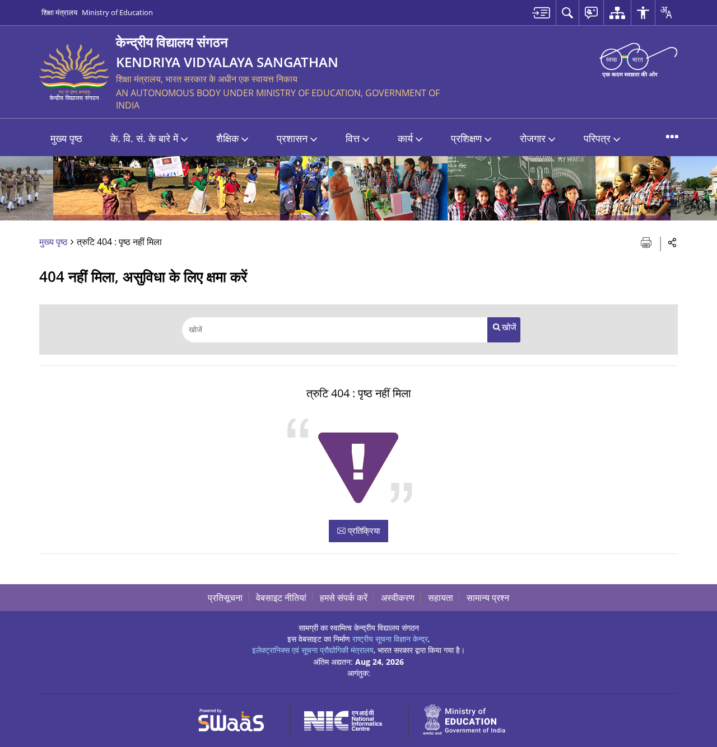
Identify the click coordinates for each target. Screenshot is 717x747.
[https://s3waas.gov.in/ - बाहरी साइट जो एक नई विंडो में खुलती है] (238, 718)
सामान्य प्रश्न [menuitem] (488, 597)
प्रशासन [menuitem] (292, 138)
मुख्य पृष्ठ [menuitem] (66, 138)
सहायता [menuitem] (440, 597)
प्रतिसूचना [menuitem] (225, 597)
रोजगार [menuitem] (533, 138)
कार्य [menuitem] (405, 138)
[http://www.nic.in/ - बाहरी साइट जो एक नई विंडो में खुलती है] (349, 718)
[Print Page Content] (647, 241)
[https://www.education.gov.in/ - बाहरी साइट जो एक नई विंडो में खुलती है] (470, 718)
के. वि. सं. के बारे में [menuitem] (144, 138)
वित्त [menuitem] (353, 138)
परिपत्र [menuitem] (597, 138)
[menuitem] (541, 12)
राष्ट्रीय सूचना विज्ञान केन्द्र (390, 638)
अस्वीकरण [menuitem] (398, 597)
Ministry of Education (117, 12)
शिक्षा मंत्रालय (59, 12)
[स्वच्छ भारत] (638, 59)
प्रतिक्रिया (363, 530)
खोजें (509, 327)
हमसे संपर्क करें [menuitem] (343, 597)
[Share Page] (672, 242)
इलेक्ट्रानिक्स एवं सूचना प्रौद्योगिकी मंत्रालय (313, 650)
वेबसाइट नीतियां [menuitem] (281, 597)
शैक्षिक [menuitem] (227, 138)
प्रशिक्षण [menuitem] (466, 138)
